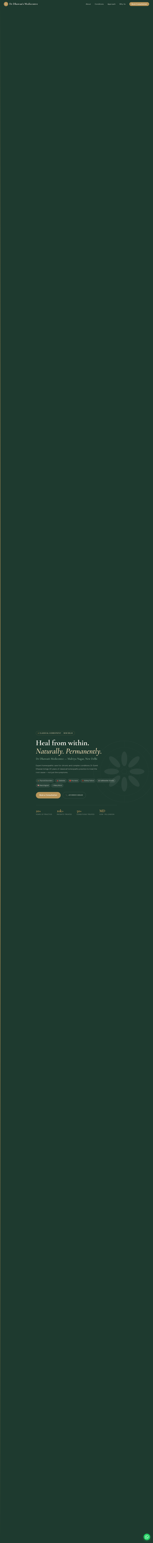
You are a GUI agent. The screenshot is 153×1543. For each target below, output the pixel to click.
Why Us (122, 4)
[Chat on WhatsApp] (147, 1537)
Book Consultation (139, 4)
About (88, 4)
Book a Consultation (48, 795)
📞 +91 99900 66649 (74, 795)
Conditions (99, 4)
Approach (112, 4)
